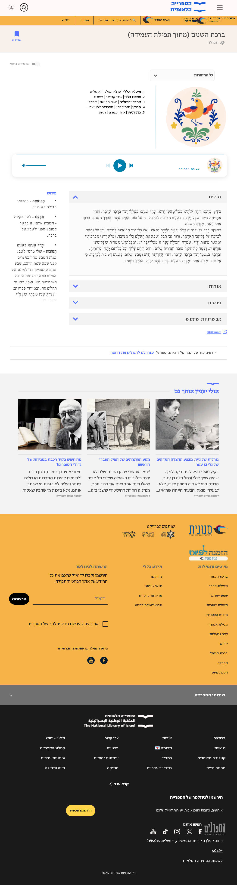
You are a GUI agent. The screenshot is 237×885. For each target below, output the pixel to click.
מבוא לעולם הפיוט (148, 605)
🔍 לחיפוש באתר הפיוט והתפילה (117, 20)
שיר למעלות (218, 634)
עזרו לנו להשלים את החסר (132, 352)
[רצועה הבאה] (131, 165)
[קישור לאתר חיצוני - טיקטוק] (165, 831)
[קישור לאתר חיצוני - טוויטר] (189, 831)
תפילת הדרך (218, 586)
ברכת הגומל (219, 653)
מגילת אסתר (218, 624)
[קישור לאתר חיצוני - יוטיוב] (153, 831)
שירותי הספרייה (210, 695)
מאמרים (84, 20)
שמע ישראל (219, 595)
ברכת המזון (219, 576)
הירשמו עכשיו (81, 810)
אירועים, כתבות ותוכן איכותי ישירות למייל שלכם (189, 810)
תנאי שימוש (153, 586)
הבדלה (223, 663)
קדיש (224, 643)
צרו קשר (156, 576)
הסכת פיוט (220, 672)
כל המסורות (203, 75)
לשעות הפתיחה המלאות (203, 861)
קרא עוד (121, 784)
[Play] (119, 165)
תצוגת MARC (214, 332)
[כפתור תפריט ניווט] (220, 7)
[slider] (120, 154)
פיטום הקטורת (217, 614)
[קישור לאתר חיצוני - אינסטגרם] (177, 831)
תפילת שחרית (217, 605)
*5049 (217, 851)
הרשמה (19, 599)
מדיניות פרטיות (150, 595)
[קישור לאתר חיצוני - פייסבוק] (200, 831)
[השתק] (23, 165)
